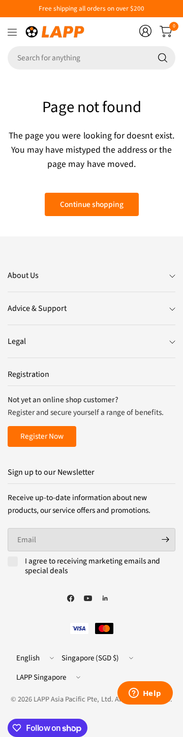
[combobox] (91, 57)
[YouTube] (88, 598)
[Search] (162, 57)
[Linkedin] (105, 598)
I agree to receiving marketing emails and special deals (92, 566)
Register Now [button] (42, 436)
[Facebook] (71, 598)
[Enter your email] (165, 539)
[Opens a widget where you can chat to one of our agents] (145, 694)
